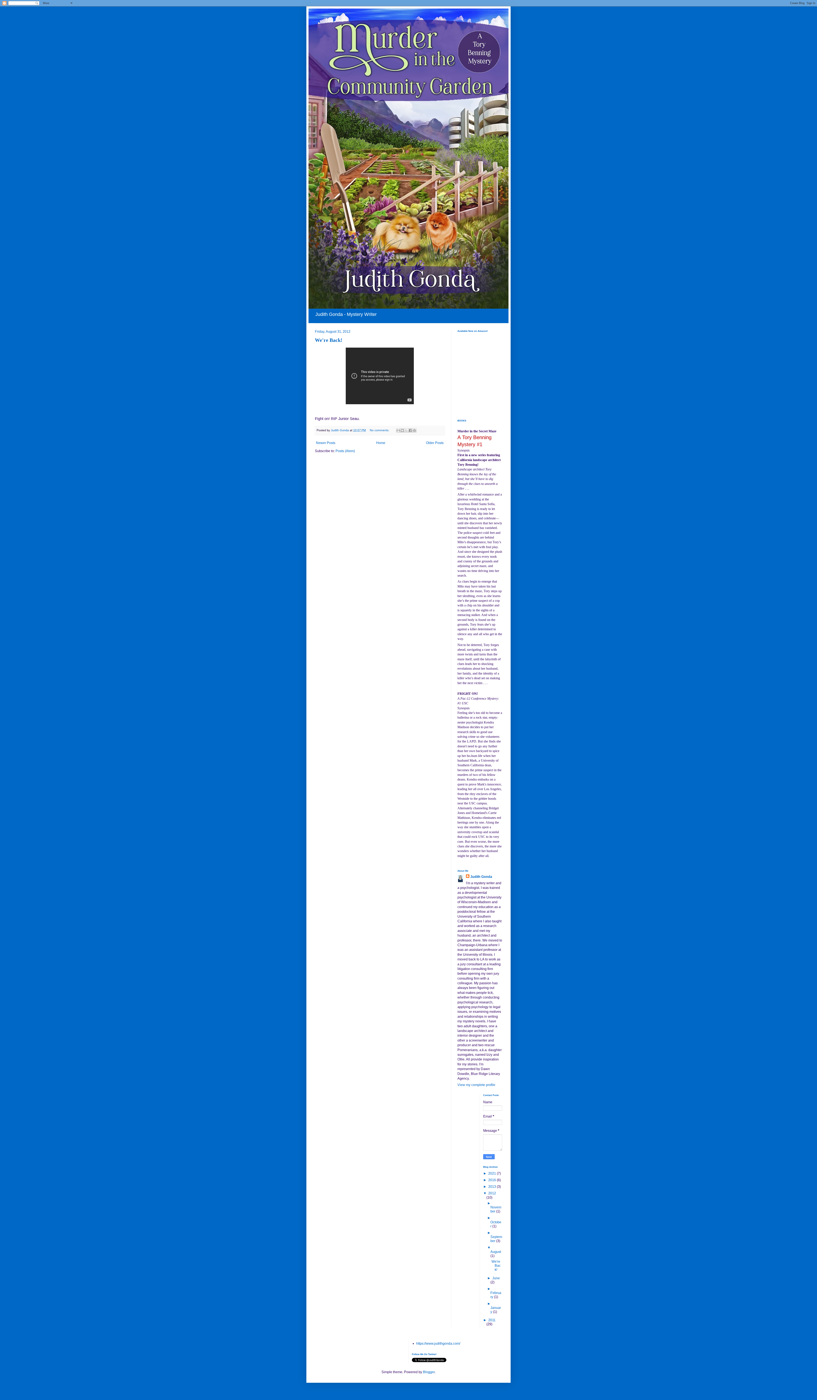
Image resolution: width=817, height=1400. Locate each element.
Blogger (429, 1372)
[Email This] (398, 430)
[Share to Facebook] (410, 430)
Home (380, 443)
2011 (492, 1320)
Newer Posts (325, 443)
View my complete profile (476, 1085)
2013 (492, 1186)
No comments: (380, 430)
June (496, 1278)
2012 (492, 1193)
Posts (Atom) (345, 451)
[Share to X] (406, 430)
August (495, 1252)
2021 (492, 1173)
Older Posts (435, 443)
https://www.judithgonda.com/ (438, 1343)
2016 (492, 1180)
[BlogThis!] (402, 430)
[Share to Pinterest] (414, 430)
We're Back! (328, 340)
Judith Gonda (481, 876)
